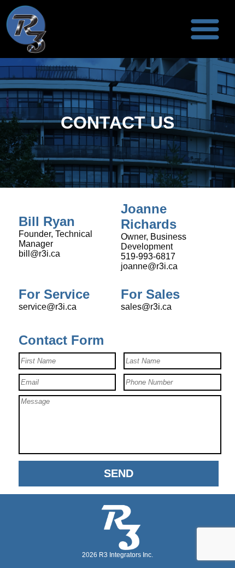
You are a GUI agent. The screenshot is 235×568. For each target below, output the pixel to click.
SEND (118, 473)
